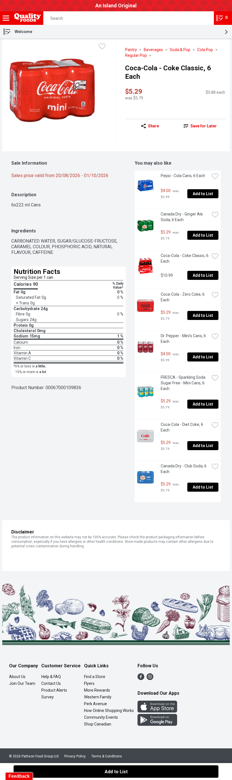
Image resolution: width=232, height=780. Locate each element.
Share (153, 126)
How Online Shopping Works (109, 710)
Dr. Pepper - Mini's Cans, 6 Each (184, 339)
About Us (17, 676)
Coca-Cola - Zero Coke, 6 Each (183, 297)
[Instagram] (150, 678)
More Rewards (97, 690)
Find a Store (94, 676)
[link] (200, 125)
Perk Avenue (95, 703)
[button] (205, 18)
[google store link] (157, 724)
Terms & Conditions (106, 756)
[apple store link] (157, 711)
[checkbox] (102, 47)
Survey (47, 697)
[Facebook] (141, 678)
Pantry (131, 49)
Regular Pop (136, 55)
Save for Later (203, 126)
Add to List (203, 193)
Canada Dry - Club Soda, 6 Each (184, 469)
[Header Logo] (26, 18)
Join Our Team (22, 683)
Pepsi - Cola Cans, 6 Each (183, 175)
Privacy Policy (75, 756)
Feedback (19, 776)
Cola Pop (205, 49)
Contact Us (51, 683)
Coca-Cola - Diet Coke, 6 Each (182, 427)
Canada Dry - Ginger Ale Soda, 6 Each (182, 217)
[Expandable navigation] (6, 18)
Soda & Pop (180, 49)
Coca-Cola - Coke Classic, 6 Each (185, 258)
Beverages (153, 49)
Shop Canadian (97, 724)
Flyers (89, 683)
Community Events (101, 717)
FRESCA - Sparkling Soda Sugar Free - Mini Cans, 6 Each (183, 383)
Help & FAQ (51, 676)
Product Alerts (54, 690)
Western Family (97, 697)
